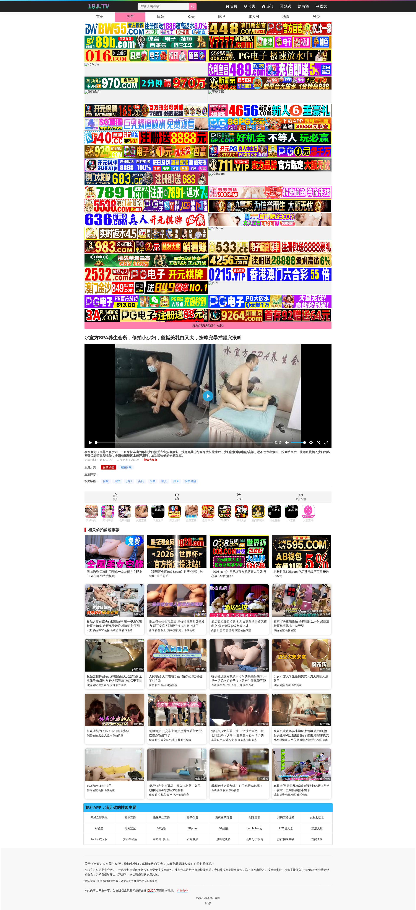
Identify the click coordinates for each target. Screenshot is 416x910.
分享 (239, 499)
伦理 (221, 17)
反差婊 (108, 735)
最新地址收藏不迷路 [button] (208, 325)
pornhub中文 (254, 828)
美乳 (141, 481)
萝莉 (89, 790)
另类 (316, 17)
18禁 (208, 903)
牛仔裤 (227, 685)
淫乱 (314, 739)
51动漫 (161, 828)
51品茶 (223, 828)
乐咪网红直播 (161, 817)
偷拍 (117, 481)
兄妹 (239, 685)
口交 (219, 739)
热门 (269, 6)
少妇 (129, 481)
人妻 (89, 630)
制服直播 (254, 817)
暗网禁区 (130, 828)
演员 (287, 6)
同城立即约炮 (99, 817)
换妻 (213, 630)
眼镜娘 (283, 739)
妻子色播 (192, 817)
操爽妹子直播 (223, 817)
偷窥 (106, 481)
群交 (219, 630)
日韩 (160, 17)
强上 (163, 630)
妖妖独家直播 (285, 839)
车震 (213, 739)
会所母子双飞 (254, 839)
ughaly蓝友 (317, 817)
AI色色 (99, 828)
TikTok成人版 (99, 839)
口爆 (225, 739)
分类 (251, 6)
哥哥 (234, 685)
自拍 (118, 630)
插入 (164, 481)
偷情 (276, 685)
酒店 (225, 630)
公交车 (165, 739)
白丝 (290, 739)
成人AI (253, 17)
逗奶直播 (317, 839)
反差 (101, 735)
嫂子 (282, 794)
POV (101, 630)
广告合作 (182, 890)
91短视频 (192, 839)
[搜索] (193, 6)
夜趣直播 (130, 817)
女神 (112, 685)
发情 (308, 739)
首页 (233, 6)
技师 (169, 630)
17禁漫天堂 (286, 828)
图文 (323, 6)
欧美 (191, 17)
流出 (181, 630)
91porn (192, 828)
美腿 (296, 739)
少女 (231, 739)
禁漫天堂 (317, 828)
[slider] (184, 442)
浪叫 (176, 481)
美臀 (177, 739)
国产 (130, 17)
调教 (101, 685)
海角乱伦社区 (161, 839)
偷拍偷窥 (108, 467)
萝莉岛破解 (130, 839)
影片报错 (301, 499)
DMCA (151, 890)
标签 (305, 6)
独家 (225, 790)
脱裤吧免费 (223, 839)
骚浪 (302, 739)
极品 (95, 630)
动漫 (285, 17)
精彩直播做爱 (285, 817)
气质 (171, 739)
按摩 (152, 481)
